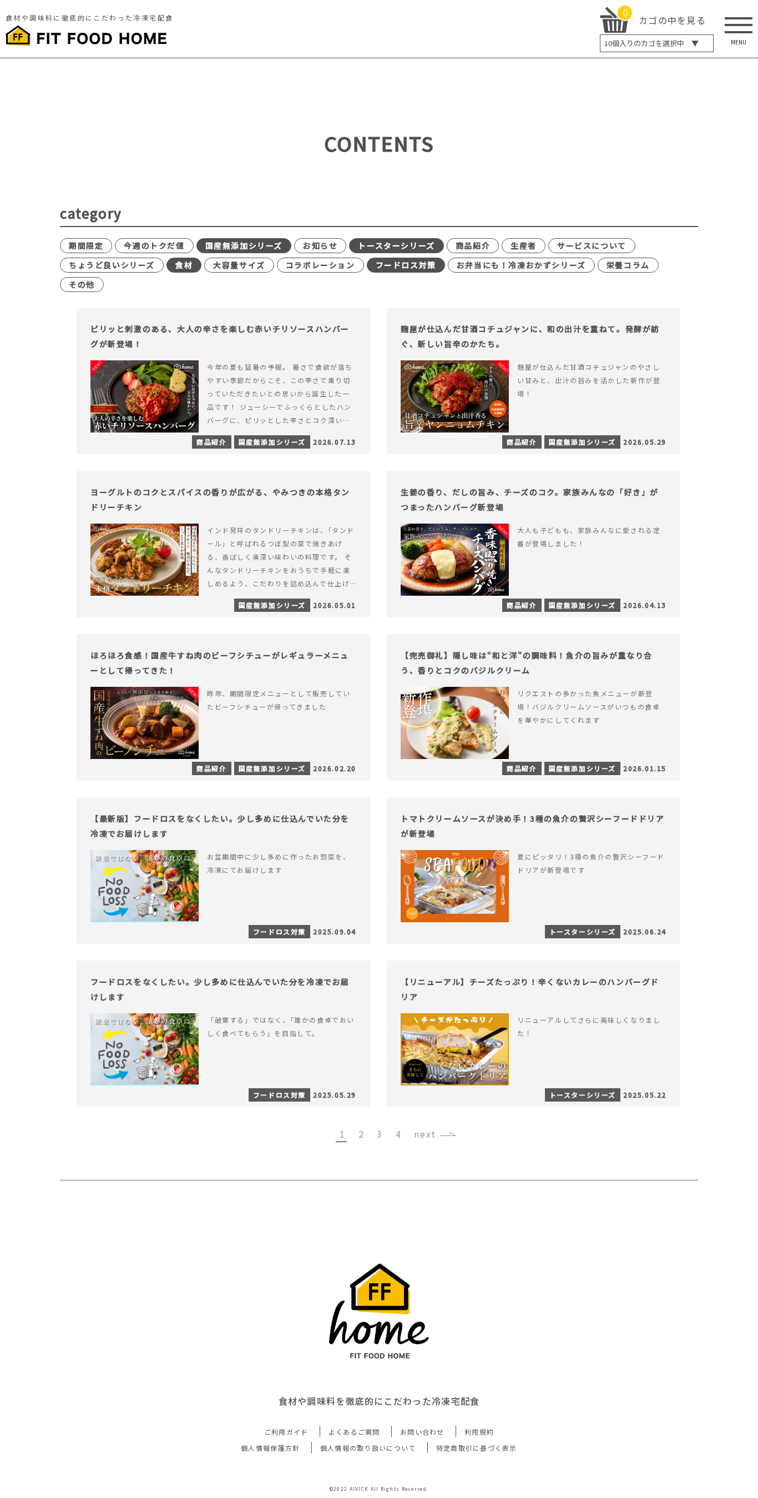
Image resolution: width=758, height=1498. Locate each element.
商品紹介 (473, 245)
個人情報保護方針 (270, 1447)
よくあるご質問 (354, 1431)
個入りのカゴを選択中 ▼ (651, 43)
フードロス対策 (406, 264)
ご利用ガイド (286, 1431)
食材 (184, 264)
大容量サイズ (239, 264)
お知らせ (320, 245)
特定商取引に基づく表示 (476, 1447)
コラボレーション (320, 264)
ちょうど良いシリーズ (112, 264)
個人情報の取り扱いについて (368, 1447)
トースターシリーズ (396, 245)
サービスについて (591, 245)
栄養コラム (628, 264)
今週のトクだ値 (154, 245)
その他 (82, 284)
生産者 (524, 245)
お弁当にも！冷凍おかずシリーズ (521, 264)
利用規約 (479, 1431)
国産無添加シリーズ (243, 245)
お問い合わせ (422, 1431)
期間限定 (86, 245)
